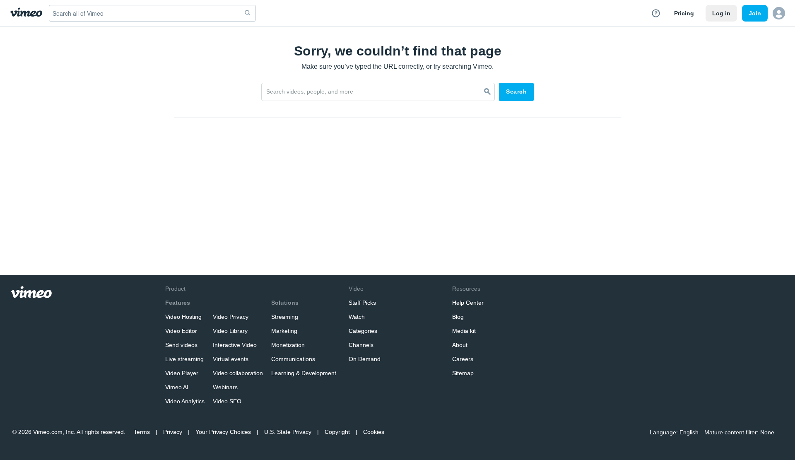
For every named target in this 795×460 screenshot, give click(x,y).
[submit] (247, 13)
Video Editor (181, 331)
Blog (458, 316)
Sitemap (463, 373)
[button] (779, 13)
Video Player (181, 373)
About (459, 345)
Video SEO (227, 401)
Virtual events (230, 359)
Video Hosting (183, 316)
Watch (357, 316)
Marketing (284, 331)
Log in (721, 13)
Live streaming (184, 359)
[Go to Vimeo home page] (26, 13)
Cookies (373, 432)
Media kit (464, 331)
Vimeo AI (176, 387)
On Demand (365, 359)
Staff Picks (362, 302)
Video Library (230, 331)
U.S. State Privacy (287, 432)
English (689, 432)
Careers (462, 359)
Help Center (468, 302)
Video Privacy (230, 316)
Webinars (225, 387)
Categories (363, 331)
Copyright (337, 432)
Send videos (181, 345)
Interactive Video (235, 345)
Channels (361, 345)
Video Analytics (185, 401)
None (767, 432)
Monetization (288, 345)
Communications (293, 359)
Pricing (684, 13)
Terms (142, 432)
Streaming (284, 316)
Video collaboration (238, 373)
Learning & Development (303, 373)
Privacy (172, 432)
